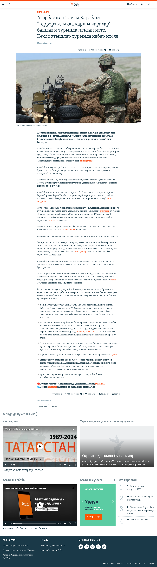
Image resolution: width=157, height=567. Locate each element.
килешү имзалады (86, 332)
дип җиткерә (68, 230)
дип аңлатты (86, 161)
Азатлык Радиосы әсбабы (51, 550)
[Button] (81, 50)
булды (114, 355)
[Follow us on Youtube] (86, 546)
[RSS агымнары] (104, 546)
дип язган (105, 211)
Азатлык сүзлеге (91, 480)
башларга (53, 220)
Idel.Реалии (132, 4)
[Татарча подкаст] (149, 4)
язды (113, 280)
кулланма (100, 384)
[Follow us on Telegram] (98, 546)
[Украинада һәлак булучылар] (117, 446)
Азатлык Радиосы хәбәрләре (53, 546)
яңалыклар (43, 12)
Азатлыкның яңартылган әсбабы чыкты (25, 488)
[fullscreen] (74, 464)
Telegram (52, 387)
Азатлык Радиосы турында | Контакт (19, 550)
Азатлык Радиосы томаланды (15, 546)
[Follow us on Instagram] (92, 546)
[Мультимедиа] (142, 4)
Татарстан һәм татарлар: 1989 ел (21, 429)
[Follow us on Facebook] (80, 546)
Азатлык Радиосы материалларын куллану (18, 556)
